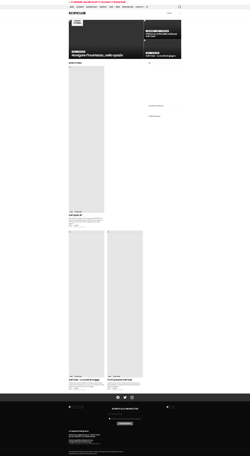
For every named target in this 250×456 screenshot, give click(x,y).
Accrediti (80, 7)
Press (118, 7)
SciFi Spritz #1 (75, 215)
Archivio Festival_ (156, 106)
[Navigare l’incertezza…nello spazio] (106, 39)
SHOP (111, 7)
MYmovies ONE (127, 7)
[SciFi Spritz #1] (86, 139)
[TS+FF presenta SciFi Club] (125, 304)
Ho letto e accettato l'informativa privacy (126, 419)
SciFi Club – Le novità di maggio (84, 379)
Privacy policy (84, 444)
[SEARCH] (179, 7)
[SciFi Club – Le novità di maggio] (86, 304)
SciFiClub (81, 52)
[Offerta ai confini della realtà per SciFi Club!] (162, 29)
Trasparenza (73, 444)
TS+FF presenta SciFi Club (119, 379)
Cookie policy (95, 444)
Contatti (139, 7)
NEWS (72, 7)
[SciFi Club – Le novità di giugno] (162, 49)
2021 (74, 52)
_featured (150, 31)
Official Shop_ (155, 116)
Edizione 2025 (91, 7)
